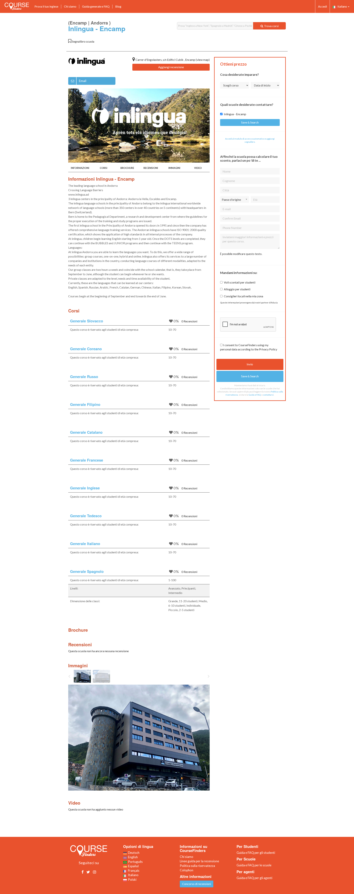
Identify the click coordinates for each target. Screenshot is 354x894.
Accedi (322, 6)
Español (133, 866)
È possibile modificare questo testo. (241, 253)
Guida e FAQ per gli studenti (256, 853)
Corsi (103, 167)
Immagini (174, 167)
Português (135, 862)
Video (198, 167)
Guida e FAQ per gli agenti (254, 878)
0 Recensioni (189, 321)
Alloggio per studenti (237, 289)
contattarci (268, 394)
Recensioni (150, 167)
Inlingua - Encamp (235, 114)
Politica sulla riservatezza (197, 866)
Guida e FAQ (255, 394)
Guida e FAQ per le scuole (254, 865)
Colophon (186, 870)
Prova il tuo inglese (46, 6)
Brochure (127, 167)
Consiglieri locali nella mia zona (243, 296)
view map (203, 59)
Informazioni (80, 167)
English (132, 857)
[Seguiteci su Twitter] (88, 872)
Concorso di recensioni (196, 884)
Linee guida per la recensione (199, 861)
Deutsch (133, 853)
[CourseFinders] (17, 6)
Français (133, 870)
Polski (131, 879)
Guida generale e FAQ (96, 6)
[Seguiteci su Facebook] (82, 872)
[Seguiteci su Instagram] (94, 872)
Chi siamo (70, 6)
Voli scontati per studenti (239, 282)
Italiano (342, 6)
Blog (118, 6)
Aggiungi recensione (171, 67)
